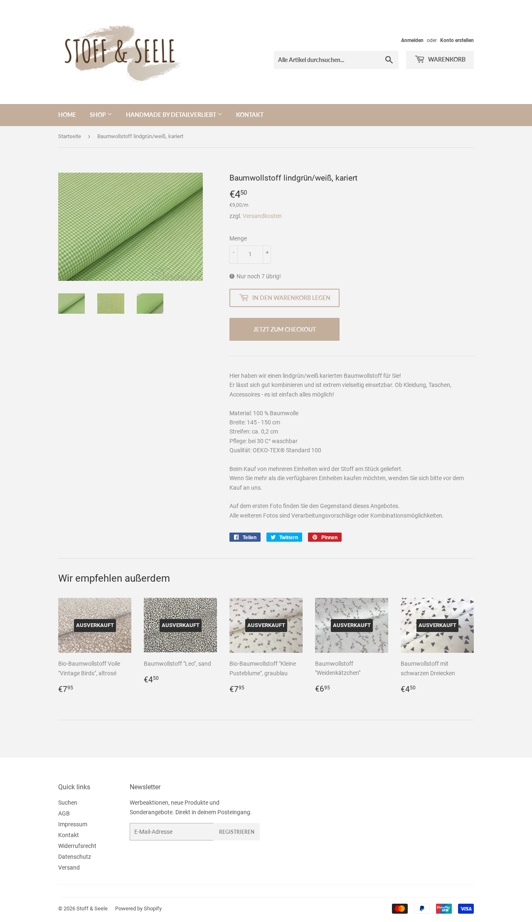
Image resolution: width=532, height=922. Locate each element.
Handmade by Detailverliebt (171, 114)
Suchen (67, 802)
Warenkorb (446, 59)
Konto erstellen (457, 40)
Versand (69, 867)
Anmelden (412, 40)
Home (67, 114)
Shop (98, 114)
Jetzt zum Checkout (285, 329)
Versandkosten (262, 216)
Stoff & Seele (92, 908)
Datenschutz (74, 856)
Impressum (72, 824)
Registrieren (236, 832)
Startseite (69, 136)
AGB (64, 813)
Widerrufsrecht (77, 846)
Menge (238, 238)
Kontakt (250, 114)
